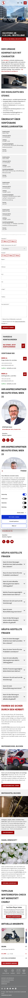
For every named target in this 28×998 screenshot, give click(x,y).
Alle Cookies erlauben (14, 517)
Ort (2, 282)
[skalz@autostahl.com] (12, 440)
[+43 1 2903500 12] (3, 440)
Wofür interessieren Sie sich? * (9, 245)
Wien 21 (6, 241)
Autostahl (7, 988)
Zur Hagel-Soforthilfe (10, 883)
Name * (3, 259)
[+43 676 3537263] (8, 541)
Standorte (13, 973)
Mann (11, 255)
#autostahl (2, 988)
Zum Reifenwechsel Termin (11, 785)
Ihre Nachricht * (5, 304)
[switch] (24, 499)
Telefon (3, 297)
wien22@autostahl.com (7, 381)
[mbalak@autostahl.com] (12, 541)
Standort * (4, 238)
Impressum (4, 983)
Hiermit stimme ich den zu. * (13, 322)
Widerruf (14, 525)
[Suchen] (21, 2)
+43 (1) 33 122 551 (5, 379)
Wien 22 (13, 241)
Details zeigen (20, 512)
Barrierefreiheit (5, 982)
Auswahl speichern (14, 521)
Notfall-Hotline (6, 973)
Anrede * (3, 252)
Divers (17, 255)
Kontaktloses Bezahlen (7, 978)
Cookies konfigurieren (14, 916)
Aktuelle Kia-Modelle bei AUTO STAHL (14, 39)
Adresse (3, 267)
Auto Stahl (13, 988)
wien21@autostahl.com (7, 365)
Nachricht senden (8, 327)
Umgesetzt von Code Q (6, 995)
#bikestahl (4, 988)
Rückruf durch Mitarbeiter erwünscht (12, 319)
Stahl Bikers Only (10, 988)
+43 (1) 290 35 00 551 (6, 363)
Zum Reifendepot (8, 832)
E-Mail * (3, 289)
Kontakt (18, 973)
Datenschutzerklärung (7, 980)
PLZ (2, 274)
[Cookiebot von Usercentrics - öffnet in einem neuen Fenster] (20, 471)
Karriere (24, 973)
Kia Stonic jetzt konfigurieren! (9, 346)
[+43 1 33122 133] (3, 541)
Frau (5, 255)
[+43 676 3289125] (8, 440)
